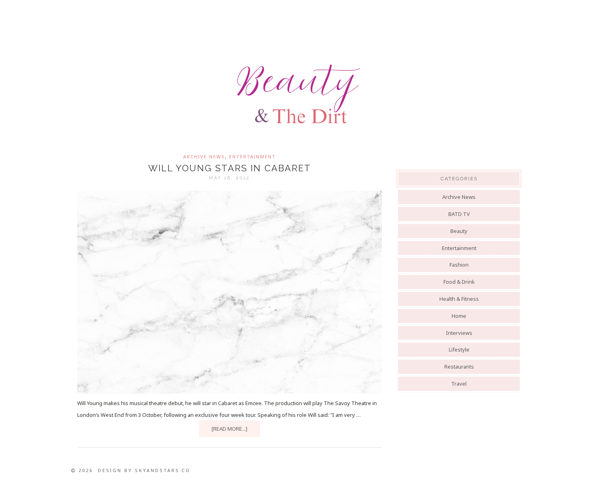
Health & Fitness (459, 298)
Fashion (459, 264)
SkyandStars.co (162, 470)
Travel (459, 383)
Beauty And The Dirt (298, 94)
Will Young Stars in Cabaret (229, 168)
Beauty (458, 231)
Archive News (204, 156)
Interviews (459, 332)
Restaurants (459, 366)
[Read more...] (229, 428)
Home (459, 315)
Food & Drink (459, 281)
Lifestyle (459, 349)
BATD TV (459, 214)
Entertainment (252, 156)
